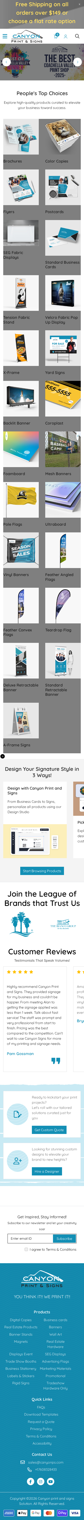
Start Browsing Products (42, 871)
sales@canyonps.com (46, 1462)
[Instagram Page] (40, 1481)
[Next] (77, 62)
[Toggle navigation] (5, 36)
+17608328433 (46, 1469)
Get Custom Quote (49, 1130)
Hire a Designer (47, 1171)
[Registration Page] (66, 36)
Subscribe (64, 1238)
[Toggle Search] (77, 36)
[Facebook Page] (30, 1481)
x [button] (79, 4)
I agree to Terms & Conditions (53, 1249)
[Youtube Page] (50, 1481)
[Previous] (6, 62)
